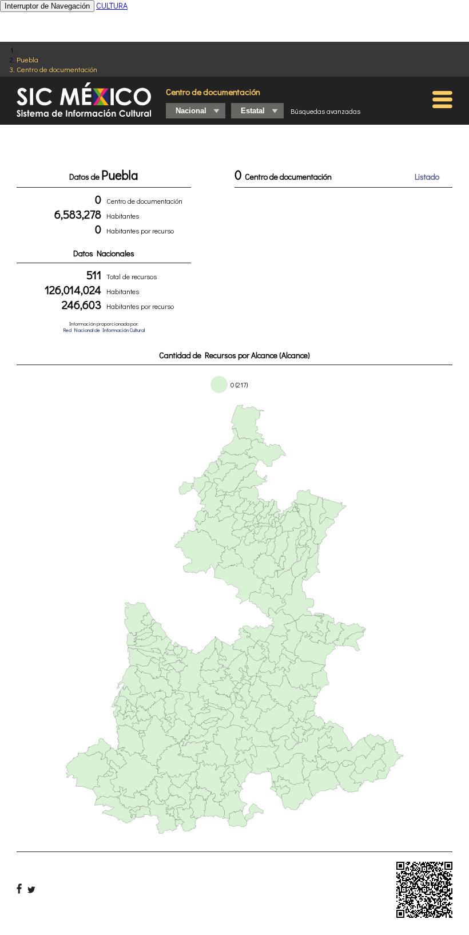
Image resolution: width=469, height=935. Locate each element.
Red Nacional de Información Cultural (104, 330)
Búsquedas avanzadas (325, 111)
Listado (427, 176)
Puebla (27, 59)
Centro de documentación (57, 69)
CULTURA (112, 5)
